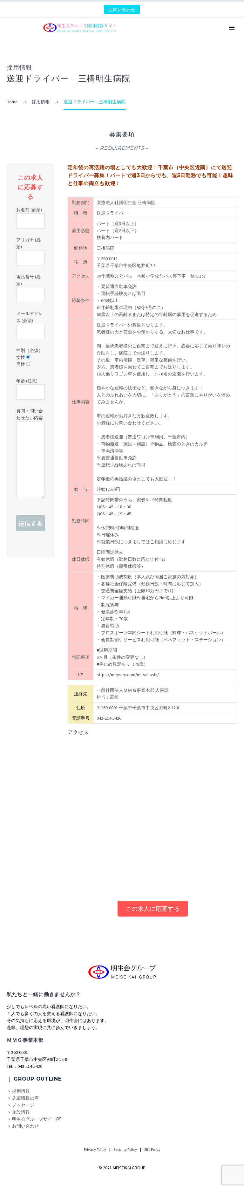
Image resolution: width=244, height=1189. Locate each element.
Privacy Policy (95, 1149)
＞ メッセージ (20, 1105)
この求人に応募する (152, 908)
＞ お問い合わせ (23, 1126)
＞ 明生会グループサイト (32, 1119)
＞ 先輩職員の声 (23, 1098)
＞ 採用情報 (18, 1091)
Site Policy (152, 1149)
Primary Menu (231, 27)
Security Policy (125, 1149)
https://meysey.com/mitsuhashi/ (128, 674)
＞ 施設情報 (18, 1112)
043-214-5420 (109, 718)
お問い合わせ (122, 9)
